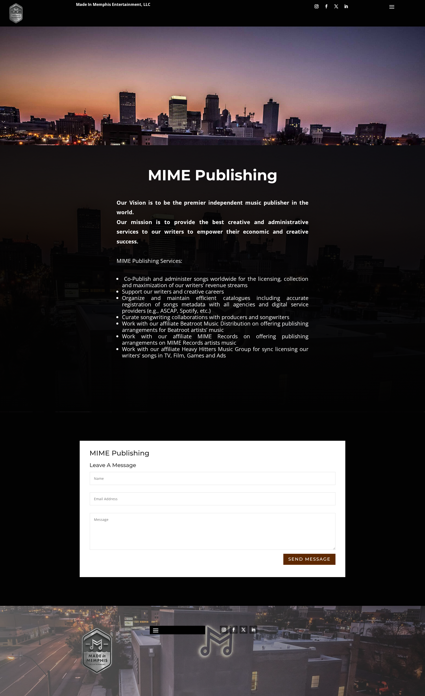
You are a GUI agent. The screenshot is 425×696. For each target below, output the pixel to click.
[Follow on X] (336, 6)
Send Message (309, 559)
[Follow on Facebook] (326, 6)
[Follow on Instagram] (316, 6)
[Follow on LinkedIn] (346, 6)
